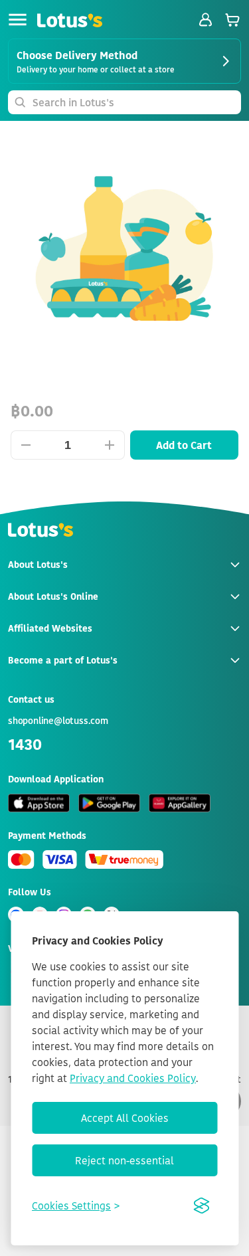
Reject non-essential (124, 1160)
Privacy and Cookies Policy (133, 1078)
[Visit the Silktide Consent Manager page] (201, 1205)
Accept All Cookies (125, 1117)
